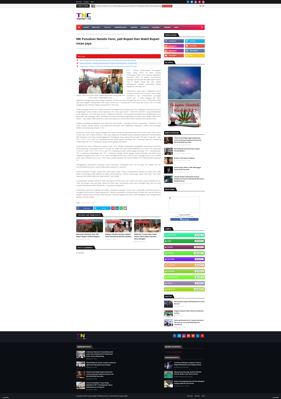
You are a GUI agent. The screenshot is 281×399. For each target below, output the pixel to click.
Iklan (92, 2)
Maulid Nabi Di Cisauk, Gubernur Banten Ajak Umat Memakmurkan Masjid (120, 6)
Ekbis (182, 241)
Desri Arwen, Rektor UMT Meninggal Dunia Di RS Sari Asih (187, 168)
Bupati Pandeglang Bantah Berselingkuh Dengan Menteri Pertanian (189, 382)
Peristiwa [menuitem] (96, 27)
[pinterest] (199, 1)
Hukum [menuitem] (86, 27)
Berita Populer (85, 203)
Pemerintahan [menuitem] (120, 27)
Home (78, 34)
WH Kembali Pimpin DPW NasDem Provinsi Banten (189, 303)
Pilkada (83, 34)
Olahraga (182, 265)
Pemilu (182, 283)
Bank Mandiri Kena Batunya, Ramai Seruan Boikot (187, 150)
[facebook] (188, 1)
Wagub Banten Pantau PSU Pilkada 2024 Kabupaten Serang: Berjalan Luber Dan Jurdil (108, 66)
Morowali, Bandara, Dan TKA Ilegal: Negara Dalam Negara (87, 235)
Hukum (182, 247)
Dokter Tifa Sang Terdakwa (184, 158)
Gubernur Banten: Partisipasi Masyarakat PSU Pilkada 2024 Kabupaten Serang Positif (108, 63)
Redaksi (86, 2)
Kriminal (182, 253)
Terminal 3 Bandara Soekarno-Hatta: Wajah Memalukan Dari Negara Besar (187, 364)
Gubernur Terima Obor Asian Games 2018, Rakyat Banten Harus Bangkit (145, 236)
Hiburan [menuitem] (134, 27)
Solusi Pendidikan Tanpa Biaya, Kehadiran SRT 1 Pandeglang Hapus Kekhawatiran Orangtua (99, 385)
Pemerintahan (182, 277)
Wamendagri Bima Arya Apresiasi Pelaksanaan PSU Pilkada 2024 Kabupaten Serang (108, 60)
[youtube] (195, 46)
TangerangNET (92, 396)
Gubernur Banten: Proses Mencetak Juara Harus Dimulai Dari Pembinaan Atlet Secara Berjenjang (99, 354)
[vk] (195, 51)
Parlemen (182, 271)
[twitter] (191, 1)
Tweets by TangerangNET (173, 352)
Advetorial (182, 235)
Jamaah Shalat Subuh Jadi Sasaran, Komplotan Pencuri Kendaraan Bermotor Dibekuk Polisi (189, 179)
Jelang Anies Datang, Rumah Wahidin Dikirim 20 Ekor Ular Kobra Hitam (187, 373)
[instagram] (195, 1)
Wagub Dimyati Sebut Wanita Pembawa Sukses (188, 312)
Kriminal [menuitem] (167, 27)
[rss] (195, 55)
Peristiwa (182, 289)
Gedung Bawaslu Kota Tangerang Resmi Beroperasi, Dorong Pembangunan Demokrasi (189, 322)
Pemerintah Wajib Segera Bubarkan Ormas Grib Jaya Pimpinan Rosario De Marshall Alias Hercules (187, 140)
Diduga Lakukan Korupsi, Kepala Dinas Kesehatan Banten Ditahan (118, 235)
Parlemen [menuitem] (155, 27)
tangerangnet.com (83, 48)
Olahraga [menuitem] (145, 27)
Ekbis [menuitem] (176, 27)
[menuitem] (79, 27)
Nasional (182, 259)
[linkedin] (197, 336)
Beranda (79, 2)
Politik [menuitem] (107, 27)
